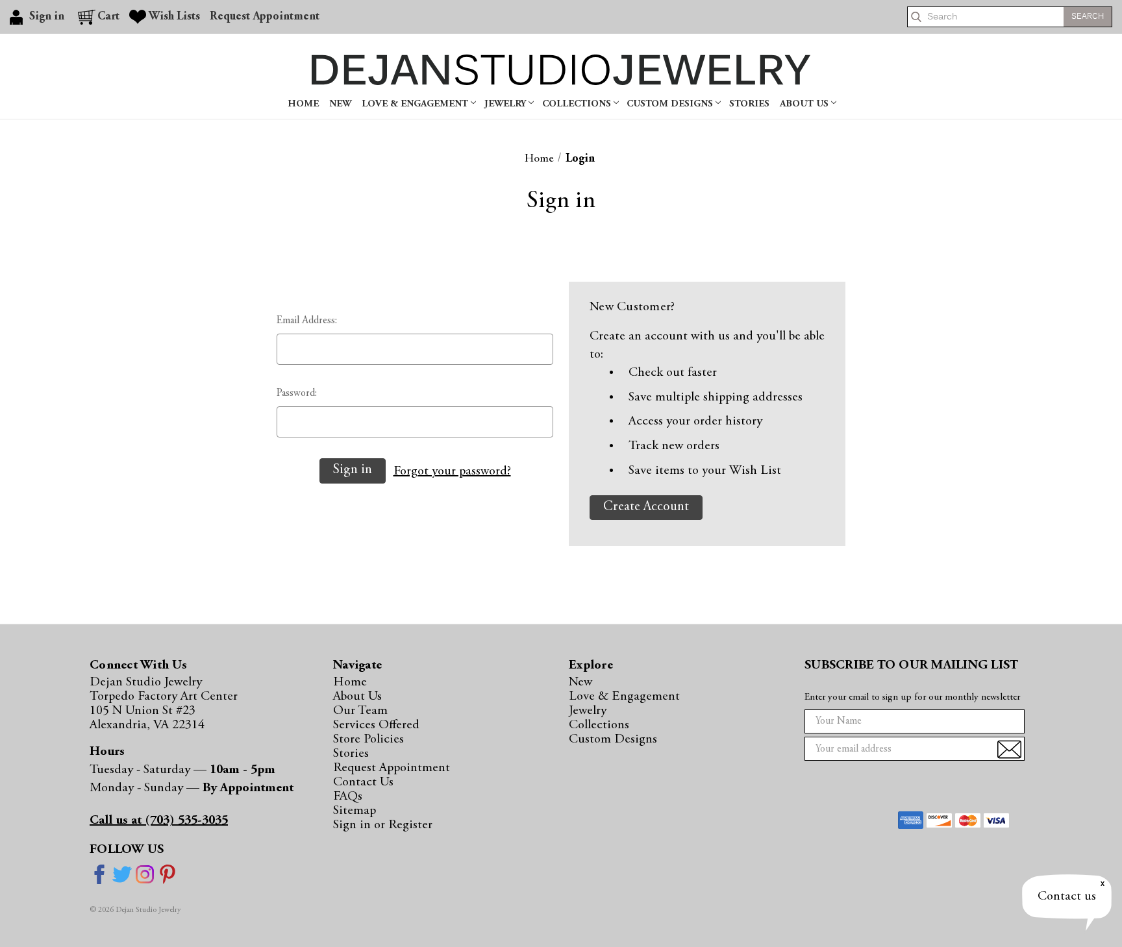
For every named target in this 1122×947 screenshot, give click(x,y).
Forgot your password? (452, 471)
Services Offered (376, 725)
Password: (297, 393)
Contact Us (363, 782)
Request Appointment (264, 17)
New (340, 104)
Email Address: (307, 320)
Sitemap (354, 810)
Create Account (646, 507)
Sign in (353, 824)
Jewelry (506, 104)
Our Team (360, 710)
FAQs (347, 796)
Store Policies (368, 739)
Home (303, 104)
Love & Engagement (416, 104)
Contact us (1067, 896)
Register (410, 824)
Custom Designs (671, 104)
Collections (578, 104)
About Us (805, 104)
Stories (749, 104)
